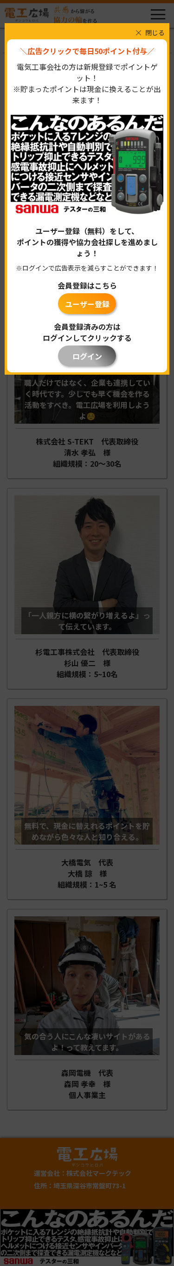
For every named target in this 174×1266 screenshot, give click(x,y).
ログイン (87, 356)
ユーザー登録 (87, 303)
